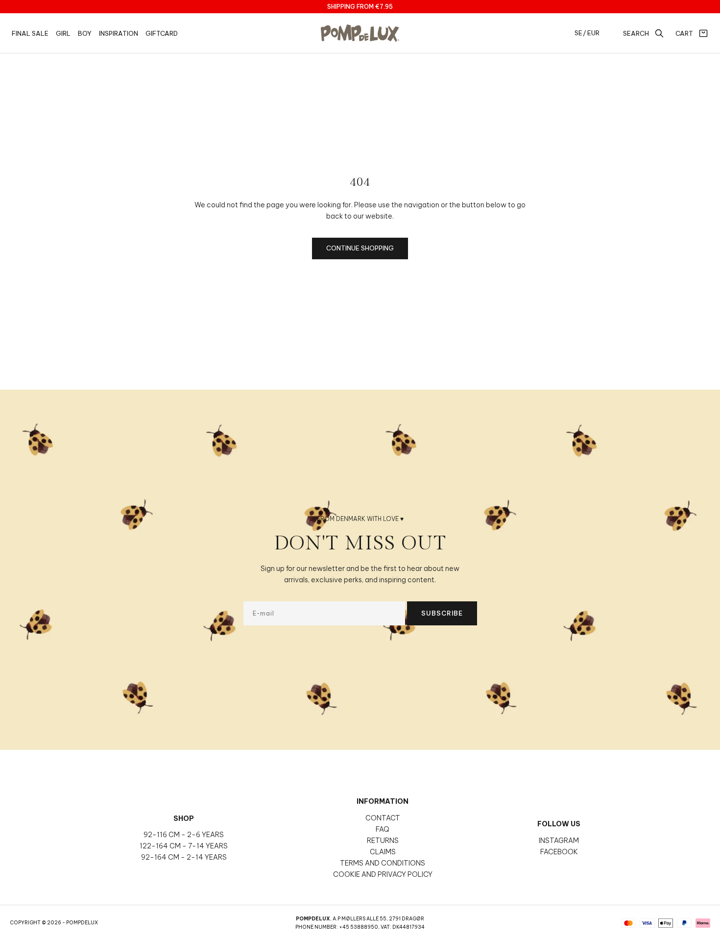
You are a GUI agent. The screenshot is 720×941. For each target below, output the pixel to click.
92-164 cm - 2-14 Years (184, 857)
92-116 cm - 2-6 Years (184, 834)
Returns (383, 840)
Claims (383, 851)
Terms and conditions (382, 863)
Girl (63, 33)
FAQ (382, 829)
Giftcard (161, 33)
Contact (382, 818)
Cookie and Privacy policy (382, 874)
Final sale (30, 33)
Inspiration (118, 33)
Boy (85, 33)
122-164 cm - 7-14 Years (184, 846)
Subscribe (442, 613)
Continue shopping (360, 248)
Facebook (559, 851)
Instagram (559, 840)
